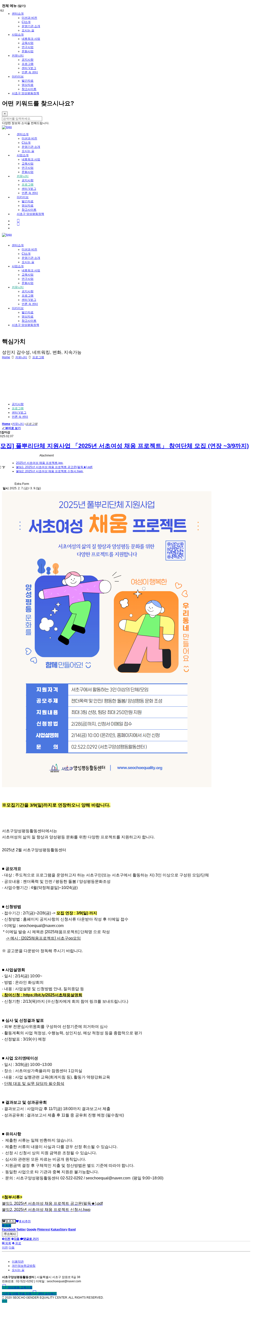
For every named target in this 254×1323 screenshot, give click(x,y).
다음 (12, 1247)
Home (6, 357)
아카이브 (18, 76)
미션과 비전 (29, 17)
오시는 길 (28, 30)
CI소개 (26, 22)
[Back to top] (6, 1301)
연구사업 (28, 47)
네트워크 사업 (31, 38)
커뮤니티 (18, 55)
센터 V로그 (29, 68)
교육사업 (28, 43)
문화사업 (28, 51)
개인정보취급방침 (23, 1265)
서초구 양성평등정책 (25, 93)
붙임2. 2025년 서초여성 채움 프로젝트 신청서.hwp (49, 471)
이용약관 (18, 1261)
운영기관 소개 (31, 26)
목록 (7, 1225)
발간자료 (28, 80)
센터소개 (18, 13)
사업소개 (18, 34)
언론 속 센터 (30, 72)
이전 (5, 1247)
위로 (18, 1243)
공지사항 (28, 59)
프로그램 (28, 64)
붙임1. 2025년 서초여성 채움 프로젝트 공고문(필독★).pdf (54, 467)
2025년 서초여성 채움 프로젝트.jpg (39, 463)
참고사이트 (29, 89)
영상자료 (28, 85)
